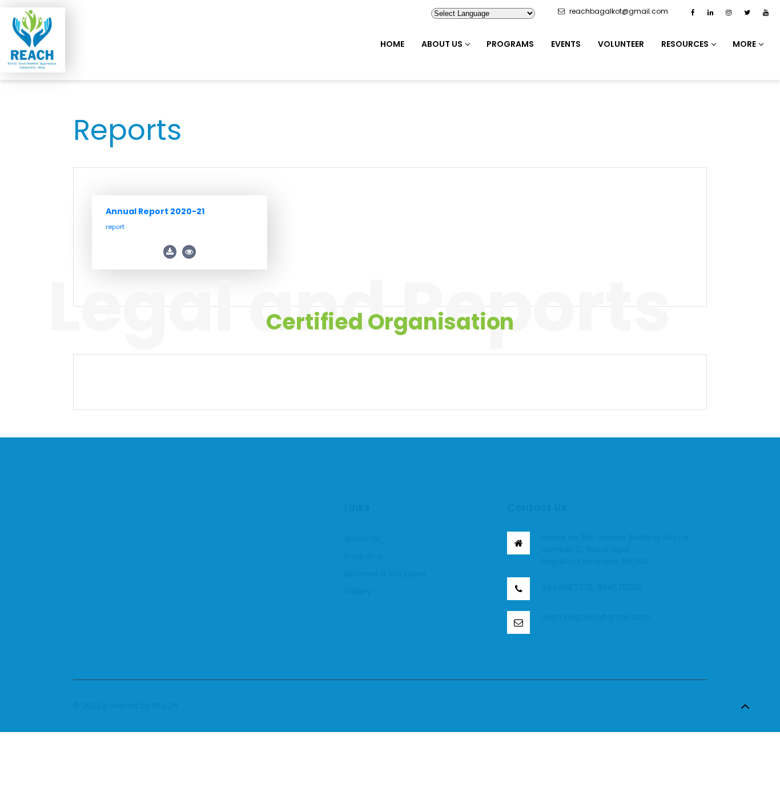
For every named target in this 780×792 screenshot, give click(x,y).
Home (392, 44)
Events (566, 44)
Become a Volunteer (385, 574)
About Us (442, 44)
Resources (685, 44)
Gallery (358, 591)
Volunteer (621, 44)
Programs (510, 44)
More (744, 44)
